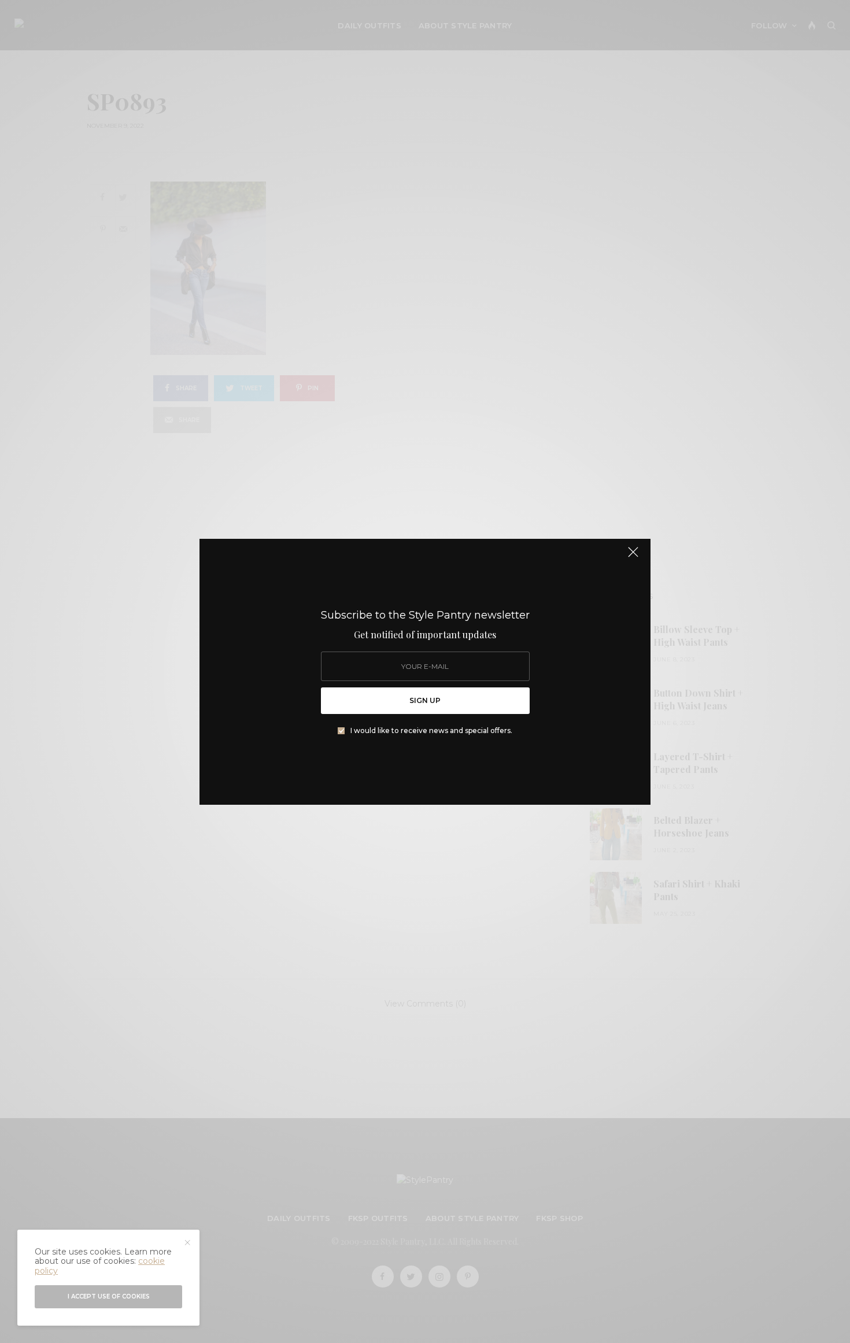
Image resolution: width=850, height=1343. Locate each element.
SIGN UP (425, 700)
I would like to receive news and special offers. (431, 730)
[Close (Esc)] (633, 557)
